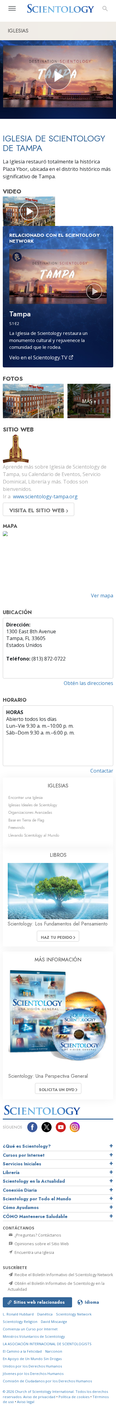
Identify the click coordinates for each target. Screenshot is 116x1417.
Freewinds (16, 827)
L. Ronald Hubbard (18, 1314)
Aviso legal (25, 1401)
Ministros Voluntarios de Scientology (34, 1336)
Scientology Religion (20, 1321)
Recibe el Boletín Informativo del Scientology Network (63, 1274)
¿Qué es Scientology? (27, 1146)
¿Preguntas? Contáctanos (37, 1235)
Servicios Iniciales (22, 1164)
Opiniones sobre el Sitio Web (41, 1243)
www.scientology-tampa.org (45, 496)
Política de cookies (73, 1396)
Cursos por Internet (24, 1155)
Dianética (45, 1314)
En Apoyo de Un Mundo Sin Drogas (32, 1358)
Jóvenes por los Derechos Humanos (33, 1373)
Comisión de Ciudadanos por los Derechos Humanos (47, 1381)
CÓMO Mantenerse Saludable (35, 1216)
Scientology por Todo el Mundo (37, 1199)
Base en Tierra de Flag (26, 820)
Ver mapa (102, 595)
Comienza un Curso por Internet (30, 1329)
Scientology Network (74, 1314)
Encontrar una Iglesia (25, 797)
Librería (11, 1172)
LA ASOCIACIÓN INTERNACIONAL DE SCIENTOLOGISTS (47, 1343)
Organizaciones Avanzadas (30, 812)
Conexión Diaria (20, 1190)
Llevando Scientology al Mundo (33, 835)
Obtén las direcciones (88, 683)
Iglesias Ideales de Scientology (32, 805)
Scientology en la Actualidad (34, 1181)
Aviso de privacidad (39, 1396)
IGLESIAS (58, 785)
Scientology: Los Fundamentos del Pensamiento (58, 923)
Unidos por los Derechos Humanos (32, 1366)
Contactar (101, 770)
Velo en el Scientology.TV (39, 357)
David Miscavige (54, 1321)
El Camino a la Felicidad (22, 1351)
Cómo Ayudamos (21, 1207)
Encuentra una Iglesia (34, 1252)
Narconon (53, 1351)
